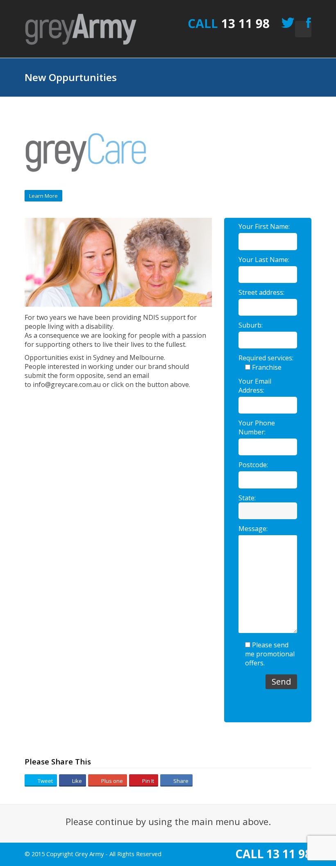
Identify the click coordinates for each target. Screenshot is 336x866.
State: (247, 497)
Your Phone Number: (256, 427)
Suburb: (250, 325)
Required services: (265, 357)
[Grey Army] (81, 29)
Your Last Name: (263, 259)
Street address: (261, 292)
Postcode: (253, 464)
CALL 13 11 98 (273, 853)
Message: (253, 528)
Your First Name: (264, 226)
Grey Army (89, 854)
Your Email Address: (254, 386)
